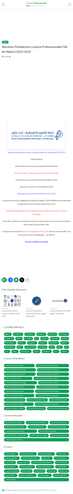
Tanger (36, 351)
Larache (42, 343)
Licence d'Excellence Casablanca (49, 370)
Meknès (63, 343)
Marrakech (53, 343)
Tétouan (64, 351)
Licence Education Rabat (59, 435)
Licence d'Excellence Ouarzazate (47, 396)
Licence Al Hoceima (27, 454)
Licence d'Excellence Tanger (14, 408)
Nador (20, 347)
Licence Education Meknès (48, 431)
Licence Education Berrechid (36, 423)
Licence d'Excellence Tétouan (57, 408)
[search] (69, 4)
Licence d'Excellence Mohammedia (47, 391)
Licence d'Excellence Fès (13, 378)
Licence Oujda (26, 471)
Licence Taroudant (60, 475)
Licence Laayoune (26, 467)
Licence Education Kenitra (57, 427)
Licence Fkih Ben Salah (29, 458)
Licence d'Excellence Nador (14, 396)
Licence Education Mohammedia (15, 435)
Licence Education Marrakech (14, 431)
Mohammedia (9, 347)
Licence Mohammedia (44, 467)
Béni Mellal (63, 334)
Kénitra (21, 343)
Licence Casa (61, 454)
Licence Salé (63, 471)
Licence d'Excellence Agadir (14, 365)
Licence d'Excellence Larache (14, 387)
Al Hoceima (29, 334)
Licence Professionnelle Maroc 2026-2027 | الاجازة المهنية (38, 490)
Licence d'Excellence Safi (58, 400)
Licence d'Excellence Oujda (14, 400)
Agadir (5, 42)
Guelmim (44, 338)
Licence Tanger (44, 475)
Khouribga (54, 338)
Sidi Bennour (25, 351)
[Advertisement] (36, 26)
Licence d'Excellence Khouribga (15, 383)
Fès (36, 338)
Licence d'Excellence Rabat (37, 400)
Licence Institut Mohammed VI (42, 462)
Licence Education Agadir (13, 423)
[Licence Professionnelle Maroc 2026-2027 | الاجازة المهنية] (36, 4)
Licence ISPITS (23, 462)
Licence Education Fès (36, 427)
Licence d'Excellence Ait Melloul (47, 365)
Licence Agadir (10, 454)
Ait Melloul (17, 334)
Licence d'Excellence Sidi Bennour (47, 404)
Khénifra (64, 338)
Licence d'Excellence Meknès (14, 391)
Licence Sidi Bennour (27, 475)
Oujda (52, 347)
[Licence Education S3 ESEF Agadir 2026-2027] (60, 301)
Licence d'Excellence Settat (14, 404)
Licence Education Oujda (38, 435)
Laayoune (31, 343)
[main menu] (3, 4)
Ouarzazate (42, 347)
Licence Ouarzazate (11, 471)
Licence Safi (52, 471)
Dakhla (18, 338)
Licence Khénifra (61, 462)
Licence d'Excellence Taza (35, 408)
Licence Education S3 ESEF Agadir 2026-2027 (60, 312)
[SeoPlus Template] (3, 490)
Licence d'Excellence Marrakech (47, 387)
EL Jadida (28, 338)
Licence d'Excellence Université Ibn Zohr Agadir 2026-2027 (36, 314)
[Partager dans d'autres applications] (27, 279)
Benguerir (40, 334)
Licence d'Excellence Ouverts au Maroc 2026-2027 (11, 314)
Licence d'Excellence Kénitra (48, 383)
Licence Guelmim (60, 458)
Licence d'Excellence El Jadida (15, 374)
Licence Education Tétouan (14, 440)
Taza (55, 351)
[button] (10, 279)
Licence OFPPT (61, 467)
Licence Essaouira (11, 458)
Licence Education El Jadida (14, 427)
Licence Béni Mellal (45, 454)
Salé (6, 351)
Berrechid (51, 334)
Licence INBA (9, 462)
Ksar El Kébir (9, 343)
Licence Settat (9, 475)
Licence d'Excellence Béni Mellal (15, 370)
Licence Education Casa (58, 423)
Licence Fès (46, 458)
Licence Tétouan (10, 480)
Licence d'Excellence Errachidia (48, 374)
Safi (66, 347)
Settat (14, 351)
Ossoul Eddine (30, 347)
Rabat (59, 347)
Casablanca (9, 338)
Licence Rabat (39, 471)
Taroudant (46, 351)
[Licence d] (12, 301)
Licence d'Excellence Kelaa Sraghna (46, 378)
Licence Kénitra (10, 467)
